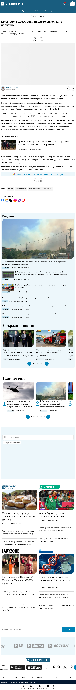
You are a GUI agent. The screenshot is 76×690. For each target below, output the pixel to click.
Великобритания (21, 188)
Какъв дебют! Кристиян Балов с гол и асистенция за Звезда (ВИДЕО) (55, 529)
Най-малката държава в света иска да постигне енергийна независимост (18, 543)
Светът (41, 16)
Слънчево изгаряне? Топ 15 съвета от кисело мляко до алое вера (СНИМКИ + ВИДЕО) (18, 607)
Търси (69, 629)
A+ (73, 88)
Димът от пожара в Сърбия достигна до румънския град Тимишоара (30, 298)
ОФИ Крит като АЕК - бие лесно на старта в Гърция (53, 539)
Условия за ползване (59, 676)
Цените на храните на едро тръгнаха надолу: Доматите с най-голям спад (18, 532)
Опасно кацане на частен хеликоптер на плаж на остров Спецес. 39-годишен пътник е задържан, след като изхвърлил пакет (19, 404)
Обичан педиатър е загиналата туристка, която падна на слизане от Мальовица (33, 314)
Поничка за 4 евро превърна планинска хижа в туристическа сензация (18, 516)
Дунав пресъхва (27, 11)
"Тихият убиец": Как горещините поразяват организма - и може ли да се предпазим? (18, 594)
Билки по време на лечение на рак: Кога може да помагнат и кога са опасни (56, 596)
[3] (64, 4)
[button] (29, 364)
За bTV (2, 676)
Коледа (10, 188)
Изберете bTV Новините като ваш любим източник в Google (40, 174)
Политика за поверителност (20, 676)
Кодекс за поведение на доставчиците (40, 676)
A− (68, 88)
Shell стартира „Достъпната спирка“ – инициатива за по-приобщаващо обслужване (41, 286)
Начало (35, 16)
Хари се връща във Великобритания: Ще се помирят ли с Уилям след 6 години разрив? (18, 353)
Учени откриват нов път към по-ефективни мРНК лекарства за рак (55, 580)
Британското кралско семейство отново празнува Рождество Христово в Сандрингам (43, 143)
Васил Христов (12, 87)
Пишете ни (71, 676)
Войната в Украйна (41, 11)
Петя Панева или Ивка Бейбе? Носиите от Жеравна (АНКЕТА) (18, 578)
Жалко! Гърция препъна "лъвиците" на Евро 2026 (51, 515)
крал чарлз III (47, 188)
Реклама (10, 676)
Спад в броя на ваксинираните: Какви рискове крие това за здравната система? (35, 306)
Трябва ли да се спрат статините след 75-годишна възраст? (56, 606)
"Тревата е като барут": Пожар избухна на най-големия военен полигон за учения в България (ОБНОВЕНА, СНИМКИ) (34, 263)
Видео (52, 11)
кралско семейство (34, 188)
